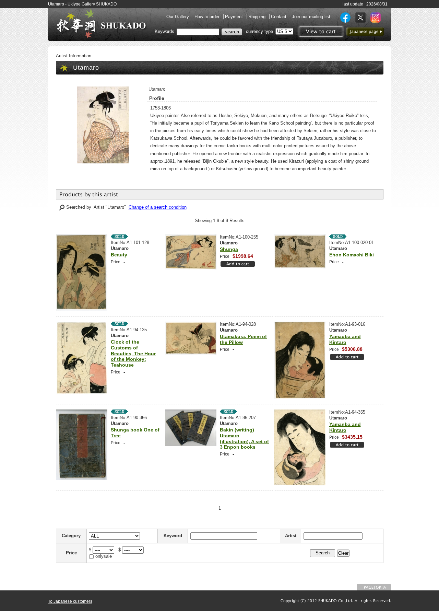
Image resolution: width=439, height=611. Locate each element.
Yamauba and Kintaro (345, 339)
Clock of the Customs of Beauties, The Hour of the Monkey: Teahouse (133, 353)
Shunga (229, 249)
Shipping (257, 16)
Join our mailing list (311, 16)
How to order (207, 16)
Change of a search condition (158, 207)
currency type (259, 31)
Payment (234, 16)
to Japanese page (365, 31)
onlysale (103, 556)
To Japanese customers (70, 601)
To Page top (374, 587)
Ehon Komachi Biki (351, 254)
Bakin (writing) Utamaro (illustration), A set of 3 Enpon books (244, 438)
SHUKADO (101, 23)
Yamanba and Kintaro (345, 427)
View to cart (320, 31)
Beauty (119, 254)
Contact (278, 16)
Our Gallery (178, 16)
